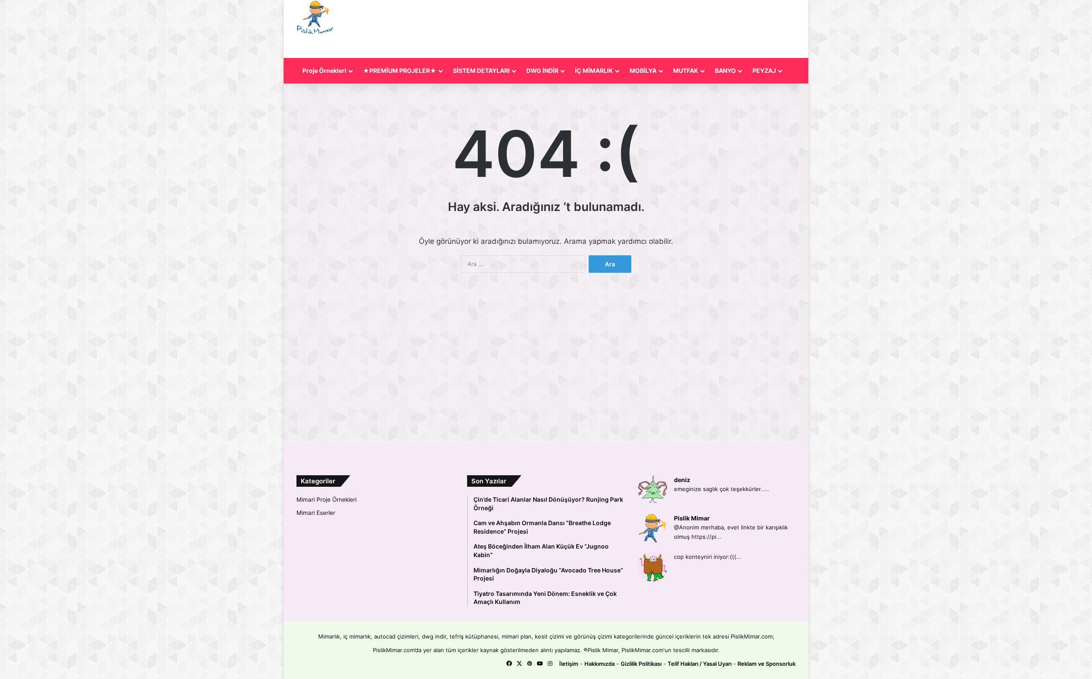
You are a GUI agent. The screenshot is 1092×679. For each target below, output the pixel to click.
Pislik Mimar (692, 518)
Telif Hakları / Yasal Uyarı (700, 663)
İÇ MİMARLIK (594, 70)
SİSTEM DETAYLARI (481, 70)
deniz (682, 479)
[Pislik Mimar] (315, 17)
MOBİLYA (643, 70)
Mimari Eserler (315, 512)
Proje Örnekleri (324, 70)
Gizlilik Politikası (641, 663)
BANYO (725, 70)
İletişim (568, 663)
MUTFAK (685, 70)
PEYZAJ (764, 70)
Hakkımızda (599, 663)
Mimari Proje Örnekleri (326, 499)
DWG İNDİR (542, 70)
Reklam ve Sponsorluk (767, 663)
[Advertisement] (622, 28)
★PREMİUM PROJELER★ (399, 70)
